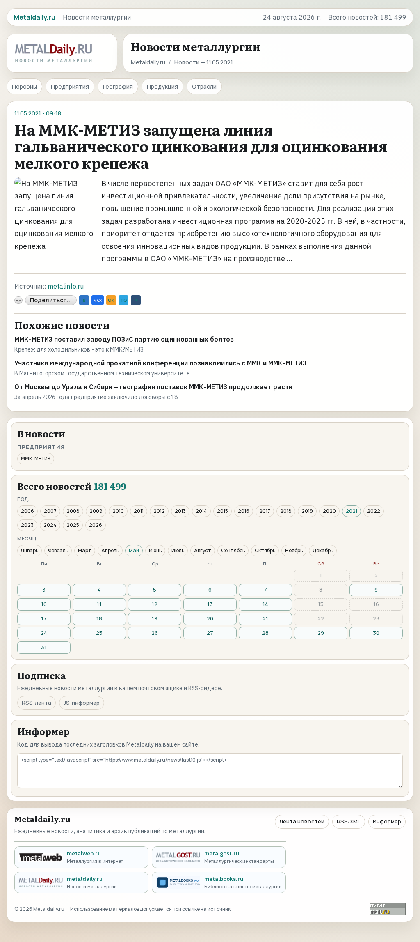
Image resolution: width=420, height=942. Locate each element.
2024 (50, 525)
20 (210, 618)
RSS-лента (36, 702)
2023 (27, 525)
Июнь (155, 550)
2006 (27, 511)
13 (210, 604)
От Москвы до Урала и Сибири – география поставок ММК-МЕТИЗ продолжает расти (153, 387)
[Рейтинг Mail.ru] (388, 909)
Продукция (162, 86)
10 (44, 604)
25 (99, 632)
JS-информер (82, 702)
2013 (180, 511)
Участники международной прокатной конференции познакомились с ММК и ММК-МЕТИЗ (160, 363)
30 (376, 632)
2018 (286, 511)
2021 (351, 511)
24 (44, 632)
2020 (329, 511)
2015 (222, 511)
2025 (72, 525)
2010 (118, 511)
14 (265, 604)
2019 (307, 511)
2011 (139, 511)
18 (99, 618)
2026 (95, 525)
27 (210, 632)
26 (154, 632)
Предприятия (70, 86)
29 (320, 632)
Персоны (24, 86)
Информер (387, 821)
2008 (73, 511)
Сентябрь (233, 550)
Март (84, 550)
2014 (201, 511)
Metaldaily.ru (148, 62)
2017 (264, 511)
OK (111, 300)
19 (155, 618)
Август (202, 550)
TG (123, 300)
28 (265, 632)
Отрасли (204, 86)
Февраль (58, 550)
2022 (373, 511)
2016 (243, 511)
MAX (98, 300)
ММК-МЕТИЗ (35, 458)
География (118, 86)
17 (44, 618)
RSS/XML (349, 821)
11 (99, 604)
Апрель (110, 550)
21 (265, 618)
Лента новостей (301, 821)
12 (155, 604)
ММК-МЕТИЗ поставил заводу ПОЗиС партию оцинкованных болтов (124, 339)
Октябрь (265, 550)
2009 (96, 511)
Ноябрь (294, 550)
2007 (50, 511)
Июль (177, 550)
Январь (29, 550)
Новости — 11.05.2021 (203, 62)
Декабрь (323, 550)
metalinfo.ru (66, 286)
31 (44, 647)
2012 (159, 511)
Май (134, 550)
